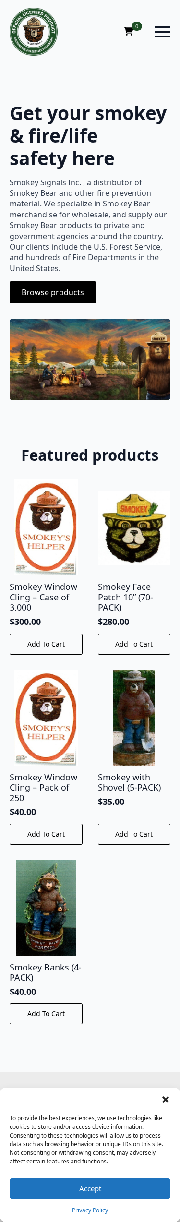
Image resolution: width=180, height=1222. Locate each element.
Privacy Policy (90, 1210)
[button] (165, 1099)
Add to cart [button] (46, 643)
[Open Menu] (162, 31)
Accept (90, 1188)
